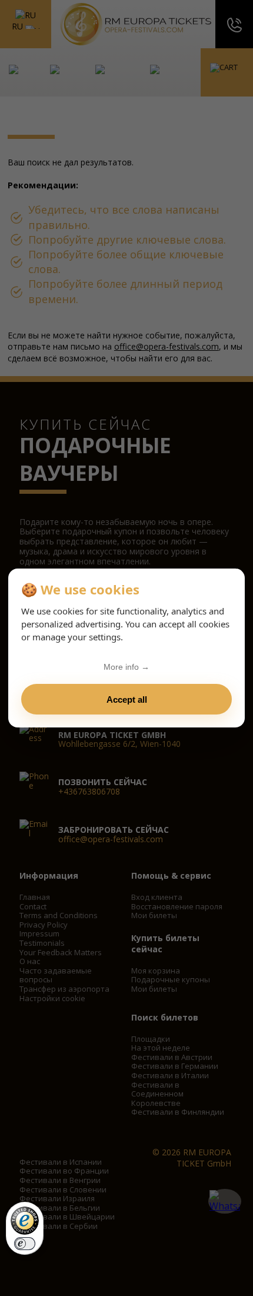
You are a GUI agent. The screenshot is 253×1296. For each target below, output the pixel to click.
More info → (126, 667)
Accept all (126, 699)
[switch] (24, 1243)
